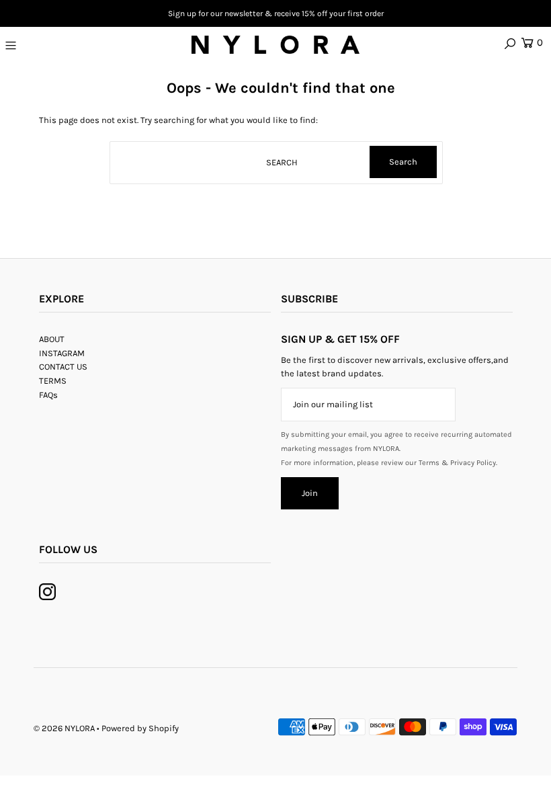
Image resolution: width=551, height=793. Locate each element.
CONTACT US (63, 367)
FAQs (48, 395)
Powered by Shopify (140, 728)
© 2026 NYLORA (64, 728)
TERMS (53, 381)
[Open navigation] (55, 45)
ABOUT (52, 339)
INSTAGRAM (62, 353)
